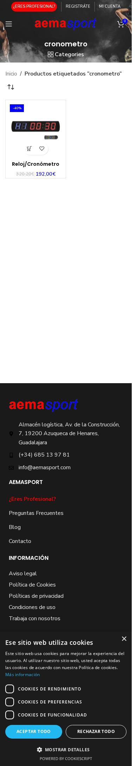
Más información (22, 674)
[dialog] (66, 698)
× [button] (123, 639)
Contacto (20, 541)
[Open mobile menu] (9, 24)
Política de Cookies (32, 585)
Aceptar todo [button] (34, 731)
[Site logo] (65, 23)
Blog (15, 527)
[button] (30, 149)
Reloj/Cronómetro (35, 164)
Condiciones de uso (32, 607)
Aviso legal (23, 573)
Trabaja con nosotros (34, 618)
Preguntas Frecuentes (36, 513)
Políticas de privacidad (36, 596)
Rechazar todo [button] (96, 731)
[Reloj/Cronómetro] (35, 130)
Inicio (11, 74)
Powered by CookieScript (66, 758)
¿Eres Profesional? (32, 499)
